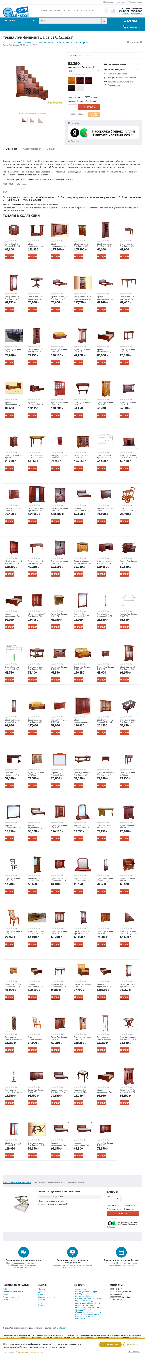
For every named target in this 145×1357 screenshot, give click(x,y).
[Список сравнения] (113, 10)
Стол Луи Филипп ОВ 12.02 (127, 774)
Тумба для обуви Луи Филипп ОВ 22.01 (127, 880)
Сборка (41, 1294)
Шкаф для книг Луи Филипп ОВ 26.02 (13, 1144)
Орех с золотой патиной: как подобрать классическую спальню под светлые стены (87, 1305)
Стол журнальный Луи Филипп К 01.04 (36, 1144)
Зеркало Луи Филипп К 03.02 (57, 774)
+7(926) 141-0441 (132, 8)
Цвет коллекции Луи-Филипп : (81, 67)
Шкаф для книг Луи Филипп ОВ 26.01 (105, 721)
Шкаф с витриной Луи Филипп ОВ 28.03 (127, 669)
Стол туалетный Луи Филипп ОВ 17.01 (127, 246)
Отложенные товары (11, 1297)
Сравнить (75, 141)
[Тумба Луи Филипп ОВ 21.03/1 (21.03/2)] (32, 81)
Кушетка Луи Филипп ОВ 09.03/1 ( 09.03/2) (36, 405)
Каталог (17, 42)
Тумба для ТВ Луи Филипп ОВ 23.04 (128, 1091)
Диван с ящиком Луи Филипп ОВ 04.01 (35, 722)
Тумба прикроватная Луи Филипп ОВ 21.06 (106, 775)
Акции (40, 1302)
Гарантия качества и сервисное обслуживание (72, 1261)
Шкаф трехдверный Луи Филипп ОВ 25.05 (36, 510)
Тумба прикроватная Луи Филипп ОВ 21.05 (128, 828)
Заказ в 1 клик (93, 114)
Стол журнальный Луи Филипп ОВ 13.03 (128, 722)
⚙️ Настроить (132, 1344)
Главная (6, 42)
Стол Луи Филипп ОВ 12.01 (127, 351)
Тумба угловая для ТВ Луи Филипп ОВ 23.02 (82, 563)
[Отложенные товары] (106, 10)
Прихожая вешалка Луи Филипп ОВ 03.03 (82, 933)
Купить (91, 107)
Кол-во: (110, 1197)
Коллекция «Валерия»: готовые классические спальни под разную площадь (88, 1298)
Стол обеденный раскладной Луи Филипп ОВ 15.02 (127, 299)
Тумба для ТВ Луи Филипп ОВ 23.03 (59, 879)
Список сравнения (10, 1300)
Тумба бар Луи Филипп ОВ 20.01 (12, 245)
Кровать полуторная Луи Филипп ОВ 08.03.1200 (60, 299)
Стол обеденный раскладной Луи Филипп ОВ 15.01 (35, 457)
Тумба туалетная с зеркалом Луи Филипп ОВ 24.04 (105, 880)
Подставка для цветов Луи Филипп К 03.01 (105, 1039)
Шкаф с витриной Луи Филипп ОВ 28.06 (127, 986)
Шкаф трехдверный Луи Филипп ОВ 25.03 (36, 616)
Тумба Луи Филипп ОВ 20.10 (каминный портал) (128, 457)
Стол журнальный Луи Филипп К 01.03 (128, 1038)
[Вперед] (141, 42)
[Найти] (104, 21)
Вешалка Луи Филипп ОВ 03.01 (104, 615)
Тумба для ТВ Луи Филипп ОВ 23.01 (13, 985)
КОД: (70, 55)
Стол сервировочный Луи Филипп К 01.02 (128, 510)
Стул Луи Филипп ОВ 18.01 (12, 879)
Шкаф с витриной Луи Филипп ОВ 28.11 (104, 246)
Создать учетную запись (13, 1292)
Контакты (126, 13)
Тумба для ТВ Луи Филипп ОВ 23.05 (36, 932)
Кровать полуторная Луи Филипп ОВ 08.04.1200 (60, 1092)
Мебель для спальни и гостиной (39, 42)
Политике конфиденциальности (29, 1352)
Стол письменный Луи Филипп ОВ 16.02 (35, 563)
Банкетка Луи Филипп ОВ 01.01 (58, 985)
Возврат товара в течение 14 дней (121, 1260)
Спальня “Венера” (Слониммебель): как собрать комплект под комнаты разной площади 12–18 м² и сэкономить (88, 1314)
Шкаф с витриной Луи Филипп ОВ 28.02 (81, 246)
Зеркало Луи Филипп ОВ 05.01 (81, 827)
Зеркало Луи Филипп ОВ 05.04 (12, 827)
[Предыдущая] (128, 42)
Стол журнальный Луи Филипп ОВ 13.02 (35, 669)
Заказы (6, 1294)
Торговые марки (135, 2)
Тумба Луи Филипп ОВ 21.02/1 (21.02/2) (128, 932)
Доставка (42, 1292)
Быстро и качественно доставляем (23, 1260)
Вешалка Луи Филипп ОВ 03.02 (35, 879)
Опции (11, 257)
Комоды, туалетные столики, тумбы (72, 42)
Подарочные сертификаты (114, 2)
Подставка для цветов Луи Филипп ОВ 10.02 (13, 1092)
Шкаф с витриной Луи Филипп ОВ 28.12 (35, 352)
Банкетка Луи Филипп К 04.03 (80, 1091)
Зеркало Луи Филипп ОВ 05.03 (81, 615)
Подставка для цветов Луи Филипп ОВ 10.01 (13, 1039)
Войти (5, 1289)
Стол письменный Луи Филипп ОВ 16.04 (104, 828)
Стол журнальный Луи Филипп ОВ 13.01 (81, 775)
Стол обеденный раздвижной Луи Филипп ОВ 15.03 (35, 299)
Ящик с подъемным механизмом (59, 1191)
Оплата (41, 1289)
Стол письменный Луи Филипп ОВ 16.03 (104, 563)
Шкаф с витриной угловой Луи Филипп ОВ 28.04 (12, 722)
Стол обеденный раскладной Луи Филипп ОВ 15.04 (12, 669)
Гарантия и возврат (46, 1297)
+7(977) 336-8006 (131, 11)
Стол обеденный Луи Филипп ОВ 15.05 (104, 457)
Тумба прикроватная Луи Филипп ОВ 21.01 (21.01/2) (14, 457)
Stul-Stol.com (60, 1328)
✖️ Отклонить (134, 1352)
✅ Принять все (110, 1344)
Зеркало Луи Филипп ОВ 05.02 (81, 879)
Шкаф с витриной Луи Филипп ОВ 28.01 (12, 299)
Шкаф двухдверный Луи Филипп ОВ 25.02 (13, 563)
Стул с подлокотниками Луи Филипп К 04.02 (36, 1039)
